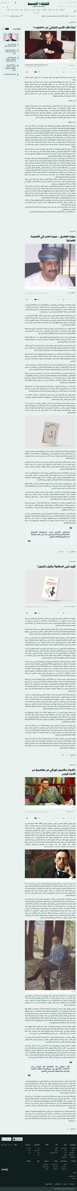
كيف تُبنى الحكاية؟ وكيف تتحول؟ (56, 566)
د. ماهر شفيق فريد (70, 811)
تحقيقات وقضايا (45, 1166)
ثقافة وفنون (44, 9)
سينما (38, 1152)
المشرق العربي (71, 1155)
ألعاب (38, 12)
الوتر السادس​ (36, 1150)
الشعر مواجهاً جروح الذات (10, 74)
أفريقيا (65, 1155)
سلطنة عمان (60, 552)
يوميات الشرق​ (27, 9)
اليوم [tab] (7, 28)
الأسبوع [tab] (3, 28)
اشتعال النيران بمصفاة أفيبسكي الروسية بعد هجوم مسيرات (54, 16)
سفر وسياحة (64, 1166)
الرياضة (21, 9)
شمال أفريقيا (71, 1152)
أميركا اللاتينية (63, 1157)
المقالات (56, 1148)
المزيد (34, 12)
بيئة (29, 1152)
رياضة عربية (55, 1166)
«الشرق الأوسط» (68, 606)
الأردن (62, 755)
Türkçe (67, 2)
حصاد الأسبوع (45, 1164)
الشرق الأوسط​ (61, 9)
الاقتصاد (49, 9)
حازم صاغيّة (72, 65)
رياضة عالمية (55, 1169)
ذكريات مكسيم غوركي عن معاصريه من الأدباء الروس (10, 51)
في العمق (16, 9)
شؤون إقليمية (73, 1157)
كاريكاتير (56, 1150)
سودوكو (73, 1178)
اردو (64, 2)
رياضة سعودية (54, 1164)
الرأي (53, 9)
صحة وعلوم (38, 9)
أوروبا (65, 1150)
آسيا (65, 1152)
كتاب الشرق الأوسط (53, 1152)
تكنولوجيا (33, 9)
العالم (56, 9)
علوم (29, 1150)
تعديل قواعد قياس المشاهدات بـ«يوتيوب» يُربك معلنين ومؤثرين (10, 59)
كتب (38, 1148)
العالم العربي (73, 1148)
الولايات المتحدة (63, 1148)
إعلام (38, 1155)
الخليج (73, 1150)
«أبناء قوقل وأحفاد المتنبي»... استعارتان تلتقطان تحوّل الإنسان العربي (10, 67)
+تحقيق (46, 1169)
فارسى (61, 2)
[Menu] (74, 11)
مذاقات (65, 1164)
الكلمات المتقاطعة (72, 1176)
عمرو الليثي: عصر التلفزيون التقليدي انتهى (10, 45)
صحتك (29, 1148)
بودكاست (8, 9)
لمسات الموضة (64, 1169)
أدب (68, 552)
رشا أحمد (69, 293)
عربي (74, 2)
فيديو (13, 9)
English (71, 2)
